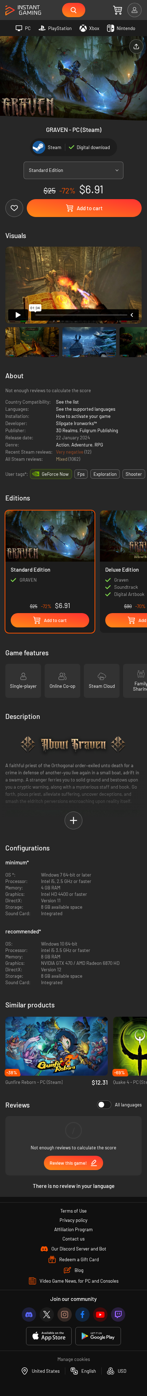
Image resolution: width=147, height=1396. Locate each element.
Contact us (73, 1239)
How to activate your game (83, 416)
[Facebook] (82, 1314)
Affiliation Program (73, 1229)
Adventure (81, 445)
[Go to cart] (117, 10)
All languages (128, 1105)
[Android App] (98, 1336)
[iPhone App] (49, 1336)
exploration (105, 474)
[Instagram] (64, 1314)
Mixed (62, 459)
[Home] (23, 10)
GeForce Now (55, 474)
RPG (99, 445)
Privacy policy (73, 1220)
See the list (67, 402)
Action (62, 445)
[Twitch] (118, 1314)
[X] (47, 1314)
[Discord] (29, 1314)
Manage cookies (73, 1359)
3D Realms (66, 430)
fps (81, 474)
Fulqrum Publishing (99, 430)
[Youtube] (100, 1314)
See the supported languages (85, 409)
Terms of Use (73, 1211)
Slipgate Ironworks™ (76, 423)
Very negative (70, 452)
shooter (134, 474)
